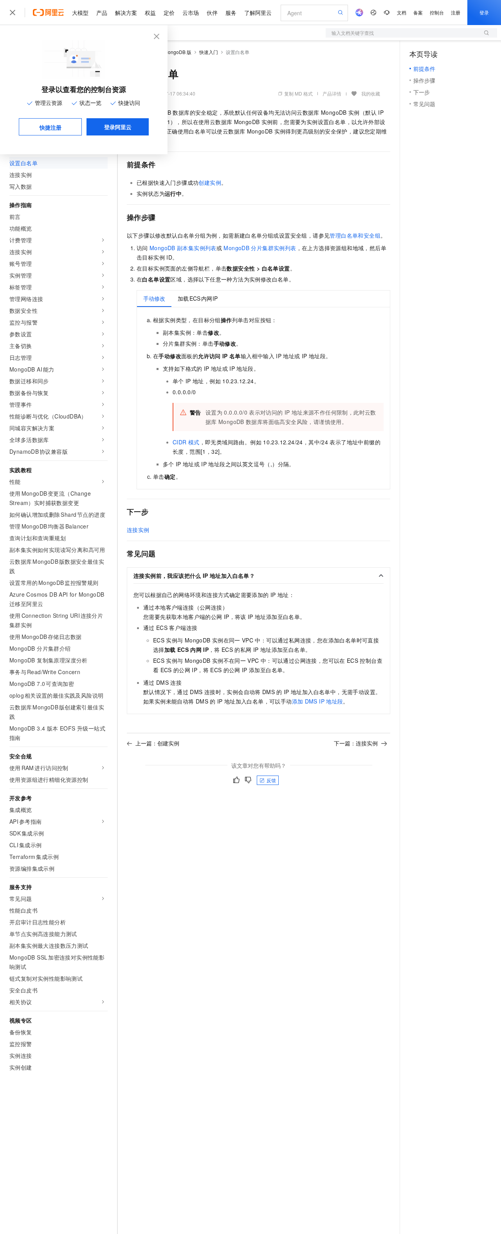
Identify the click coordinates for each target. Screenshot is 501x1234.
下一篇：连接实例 (356, 743)
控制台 (437, 12)
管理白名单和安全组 (355, 235)
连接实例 (138, 530)
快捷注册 (50, 127)
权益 (150, 12)
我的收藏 (370, 93)
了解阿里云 (258, 12)
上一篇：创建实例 (157, 743)
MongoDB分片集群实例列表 (259, 248)
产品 (101, 12)
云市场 (190, 12)
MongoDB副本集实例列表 (183, 248)
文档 (401, 12)
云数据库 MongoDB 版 (167, 52)
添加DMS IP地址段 (317, 701)
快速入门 (208, 52)
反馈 (271, 780)
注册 (455, 12)
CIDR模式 (186, 442)
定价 (169, 12)
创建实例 (209, 182)
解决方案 (126, 12)
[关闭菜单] (12, 12)
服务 (230, 12)
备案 (418, 12)
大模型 (80, 12)
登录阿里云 (118, 127)
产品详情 (332, 93)
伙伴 (212, 12)
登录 (484, 12)
